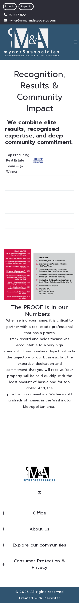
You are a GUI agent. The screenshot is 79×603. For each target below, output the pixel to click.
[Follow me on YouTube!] (40, 493)
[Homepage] (31, 42)
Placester (52, 598)
